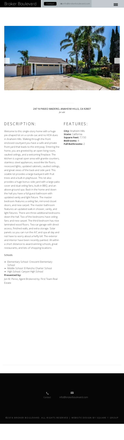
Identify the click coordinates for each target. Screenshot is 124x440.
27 (99, 94)
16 (60, 94)
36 (60, 98)
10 (39, 94)
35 (57, 98)
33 (50, 98)
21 (78, 94)
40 (74, 98)
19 (71, 94)
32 (117, 94)
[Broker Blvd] (20, 3)
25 (92, 94)
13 (50, 94)
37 (64, 98)
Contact (50, 3)
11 (42, 94)
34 (53, 98)
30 (110, 94)
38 (67, 98)
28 (103, 94)
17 (64, 94)
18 (67, 94)
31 (113, 94)
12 (46, 94)
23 (85, 94)
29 (106, 94)
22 (82, 94)
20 (74, 94)
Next (117, 61)
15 (57, 94)
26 (96, 94)
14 (53, 94)
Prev (7, 61)
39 (71, 98)
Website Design (82, 417)
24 (89, 94)
